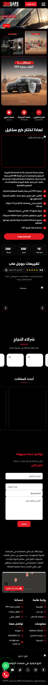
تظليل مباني (14, 616)
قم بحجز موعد (24, 236)
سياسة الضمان (36, 635)
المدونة (39, 640)
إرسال (24, 524)
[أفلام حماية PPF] (24, 81)
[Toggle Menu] (43, 4)
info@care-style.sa (14, 642)
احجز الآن (6, 25)
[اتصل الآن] (5, 674)
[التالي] (5, 80)
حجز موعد (31, 4)
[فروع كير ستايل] (36, 42)
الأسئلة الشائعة (36, 630)
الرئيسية (39, 607)
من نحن (39, 612)
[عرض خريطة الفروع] (24, 582)
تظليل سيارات (14, 612)
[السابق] (43, 80)
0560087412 (14, 635)
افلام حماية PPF (13, 607)
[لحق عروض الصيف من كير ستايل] (5, 665)
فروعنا (18, 630)
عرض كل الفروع (12, 588)
